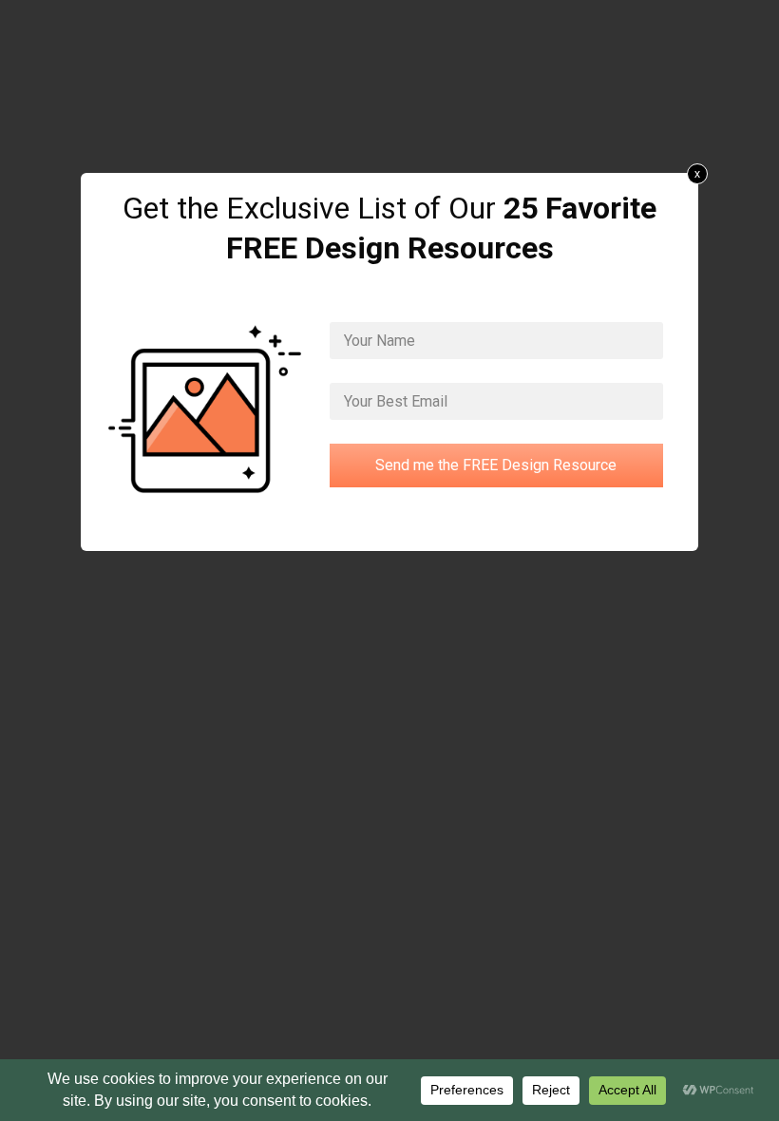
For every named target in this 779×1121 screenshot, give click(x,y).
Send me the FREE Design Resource (496, 465)
